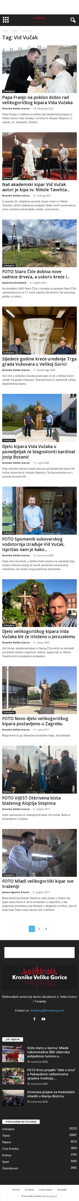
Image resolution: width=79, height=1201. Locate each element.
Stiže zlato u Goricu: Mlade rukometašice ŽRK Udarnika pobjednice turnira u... (48, 1052)
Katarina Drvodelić (14, 282)
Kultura (7, 178)
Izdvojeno (8, 91)
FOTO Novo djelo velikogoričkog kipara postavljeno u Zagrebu (35, 721)
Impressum (45, 1189)
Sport (5, 1161)
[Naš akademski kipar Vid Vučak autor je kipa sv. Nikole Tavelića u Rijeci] (39, 156)
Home (5, 30)
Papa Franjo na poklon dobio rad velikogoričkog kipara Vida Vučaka (37, 100)
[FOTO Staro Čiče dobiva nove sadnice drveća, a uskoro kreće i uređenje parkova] (39, 243)
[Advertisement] (39, 7)
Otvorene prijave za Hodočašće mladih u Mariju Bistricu (51, 1094)
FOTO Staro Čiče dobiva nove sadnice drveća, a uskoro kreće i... (36, 274)
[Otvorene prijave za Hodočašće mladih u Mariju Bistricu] (13, 1098)
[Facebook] (35, 1019)
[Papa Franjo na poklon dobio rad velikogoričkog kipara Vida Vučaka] (39, 69)
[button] (72, 20)
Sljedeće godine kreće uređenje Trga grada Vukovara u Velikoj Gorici (39, 361)
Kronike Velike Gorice (16, 108)
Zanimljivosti (10, 1168)
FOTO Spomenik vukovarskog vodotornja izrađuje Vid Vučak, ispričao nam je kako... (33, 544)
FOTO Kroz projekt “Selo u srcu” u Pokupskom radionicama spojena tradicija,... (51, 1074)
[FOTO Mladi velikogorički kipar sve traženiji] (39, 853)
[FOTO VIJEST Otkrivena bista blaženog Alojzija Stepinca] (39, 769)
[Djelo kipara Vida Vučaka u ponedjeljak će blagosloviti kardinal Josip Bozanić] (39, 418)
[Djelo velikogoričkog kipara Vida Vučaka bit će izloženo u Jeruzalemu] (39, 603)
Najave (6, 1142)
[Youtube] (44, 1019)
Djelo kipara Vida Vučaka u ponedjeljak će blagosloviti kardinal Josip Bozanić (38, 452)
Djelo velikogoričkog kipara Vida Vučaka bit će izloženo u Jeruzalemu (38, 634)
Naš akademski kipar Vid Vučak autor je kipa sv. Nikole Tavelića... (35, 187)
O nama (29, 1189)
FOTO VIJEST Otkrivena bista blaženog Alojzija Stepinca (31, 800)
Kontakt (61, 1189)
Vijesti (6, 1135)
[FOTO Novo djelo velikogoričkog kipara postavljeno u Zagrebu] (39, 690)
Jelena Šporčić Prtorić (15, 892)
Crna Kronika (10, 1148)
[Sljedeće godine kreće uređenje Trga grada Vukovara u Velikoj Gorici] (39, 330)
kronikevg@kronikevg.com (47, 1010)
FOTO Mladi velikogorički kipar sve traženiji (38, 883)
